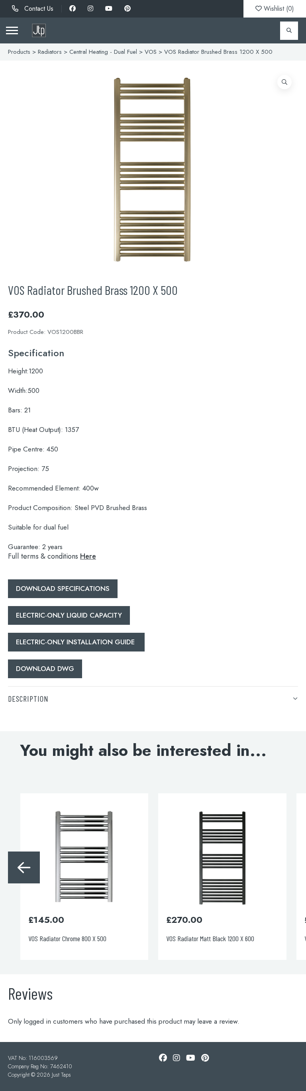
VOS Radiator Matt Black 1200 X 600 (210, 938)
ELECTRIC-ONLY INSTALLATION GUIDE (76, 642)
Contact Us (37, 8)
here (88, 556)
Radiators (50, 51)
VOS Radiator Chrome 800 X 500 (67, 938)
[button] (284, 82)
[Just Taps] (39, 30)
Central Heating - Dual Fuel (103, 51)
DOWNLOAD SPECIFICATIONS (63, 588)
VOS (151, 51)
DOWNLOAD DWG (45, 668)
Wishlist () (278, 8)
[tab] (153, 698)
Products (19, 51)
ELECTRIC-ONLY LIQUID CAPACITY (69, 615)
